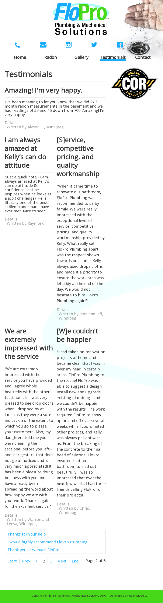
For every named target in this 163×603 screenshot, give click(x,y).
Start (12, 561)
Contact (143, 57)
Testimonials (113, 57)
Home (20, 57)
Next (62, 561)
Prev (26, 561)
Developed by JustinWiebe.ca (129, 595)
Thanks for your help (26, 534)
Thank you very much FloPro (33, 549)
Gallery (81, 57)
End (75, 561)
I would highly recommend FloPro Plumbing (47, 541)
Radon (50, 57)
